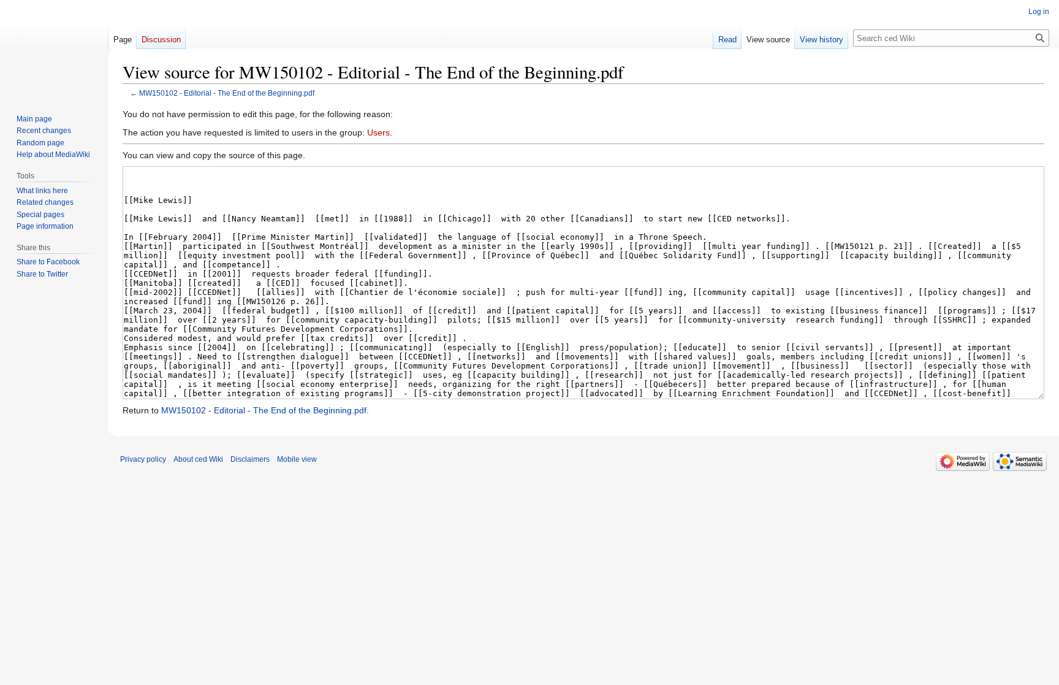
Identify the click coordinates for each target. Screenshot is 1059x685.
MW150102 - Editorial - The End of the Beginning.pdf (226, 93)
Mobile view (297, 459)
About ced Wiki (198, 459)
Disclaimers (250, 459)
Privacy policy (143, 459)
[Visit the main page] (54, 49)
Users (378, 132)
